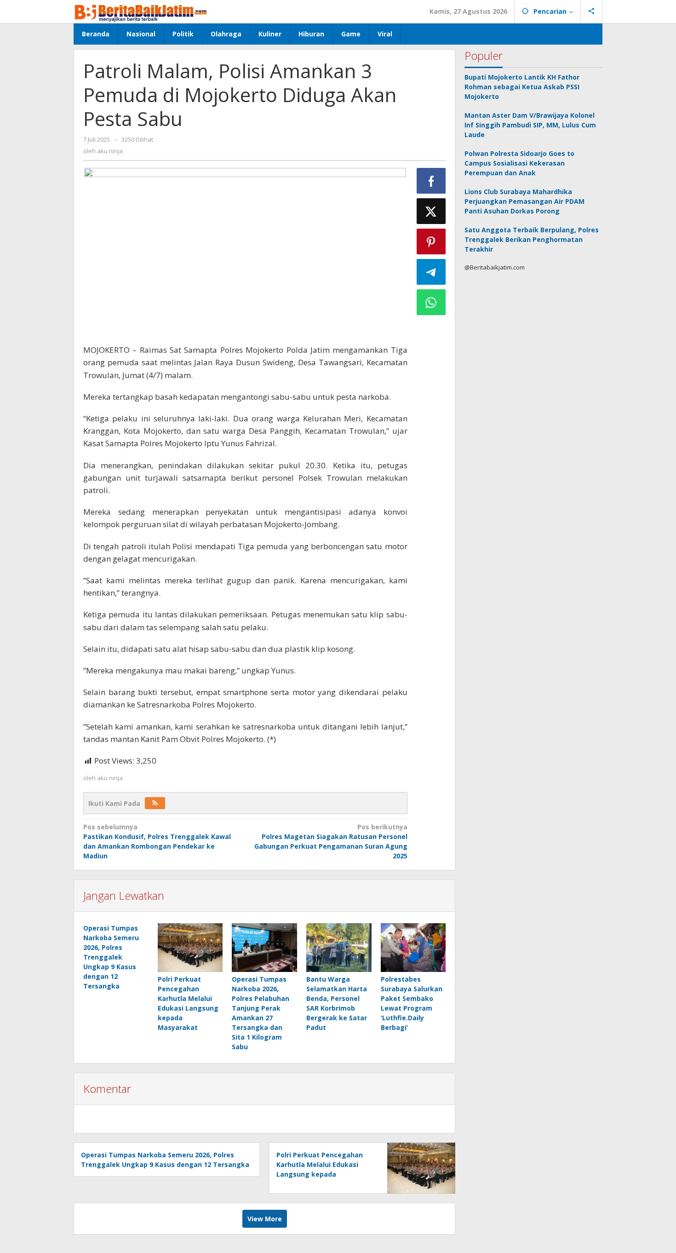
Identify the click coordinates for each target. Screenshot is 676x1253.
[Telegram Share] (431, 272)
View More (264, 1218)
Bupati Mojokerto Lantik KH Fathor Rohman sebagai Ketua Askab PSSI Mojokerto (521, 87)
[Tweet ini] (431, 211)
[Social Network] (591, 11)
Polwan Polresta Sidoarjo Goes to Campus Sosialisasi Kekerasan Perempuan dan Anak (519, 163)
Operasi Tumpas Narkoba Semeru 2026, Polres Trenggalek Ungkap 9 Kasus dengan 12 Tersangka (111, 957)
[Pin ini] (431, 241)
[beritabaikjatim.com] (141, 11)
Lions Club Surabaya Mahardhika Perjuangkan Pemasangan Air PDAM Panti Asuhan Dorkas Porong (524, 201)
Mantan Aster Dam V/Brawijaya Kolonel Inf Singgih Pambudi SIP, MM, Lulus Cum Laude (530, 125)
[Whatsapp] (431, 302)
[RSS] (155, 803)
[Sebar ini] (431, 181)
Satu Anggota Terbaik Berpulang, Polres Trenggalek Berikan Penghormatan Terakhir (531, 239)
